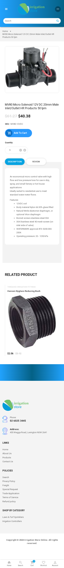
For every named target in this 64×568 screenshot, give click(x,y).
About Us (6, 453)
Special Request (10, 489)
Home (5, 449)
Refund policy (9, 501)
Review (36, 161)
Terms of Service (10, 497)
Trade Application (10, 493)
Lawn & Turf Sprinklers (13, 517)
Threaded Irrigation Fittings (21, 287)
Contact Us (7, 461)
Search (5, 477)
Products (6, 457)
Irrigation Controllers (12, 521)
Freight (5, 485)
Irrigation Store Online (35, 540)
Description (15, 161)
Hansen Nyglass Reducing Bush (23, 291)
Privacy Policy (8, 481)
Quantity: (9, 142)
